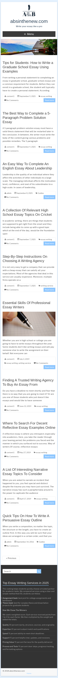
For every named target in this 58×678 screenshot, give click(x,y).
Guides (41, 193)
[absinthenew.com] (29, 5)
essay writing (46, 96)
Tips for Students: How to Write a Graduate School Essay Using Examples (28, 67)
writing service (47, 285)
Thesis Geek (8, 603)
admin (8, 193)
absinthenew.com (29, 21)
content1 (10, 96)
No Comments (12, 100)
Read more (49, 100)
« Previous (11, 558)
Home (29, 673)
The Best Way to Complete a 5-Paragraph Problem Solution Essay (27, 117)
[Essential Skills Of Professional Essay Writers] (29, 313)
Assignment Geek (10, 598)
